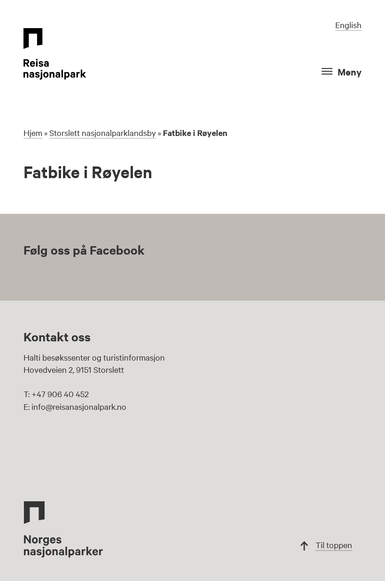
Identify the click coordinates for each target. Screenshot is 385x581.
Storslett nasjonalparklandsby (102, 132)
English (348, 24)
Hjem (32, 132)
